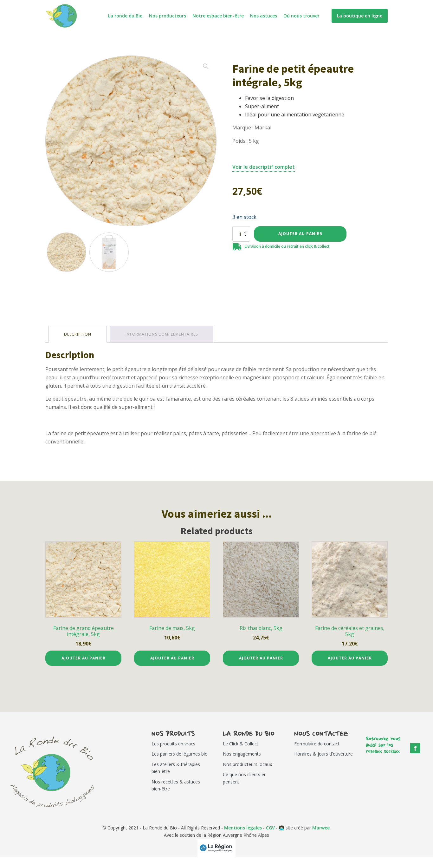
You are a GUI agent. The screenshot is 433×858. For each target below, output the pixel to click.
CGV (270, 828)
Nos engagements (242, 754)
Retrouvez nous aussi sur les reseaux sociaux (383, 745)
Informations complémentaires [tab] (162, 334)
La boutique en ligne (359, 16)
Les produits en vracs (173, 744)
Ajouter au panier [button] (83, 658)
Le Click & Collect (240, 744)
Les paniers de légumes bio (180, 754)
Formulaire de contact (316, 744)
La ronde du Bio (125, 16)
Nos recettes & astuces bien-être (176, 785)
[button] (205, 66)
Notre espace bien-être (218, 16)
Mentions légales (243, 828)
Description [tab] (77, 334)
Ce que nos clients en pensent (245, 777)
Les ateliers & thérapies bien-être (176, 767)
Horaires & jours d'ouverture (323, 754)
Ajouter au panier (300, 233)
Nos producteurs (167, 16)
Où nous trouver (301, 16)
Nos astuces (263, 16)
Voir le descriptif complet (263, 166)
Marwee (321, 828)
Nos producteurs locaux (247, 764)
